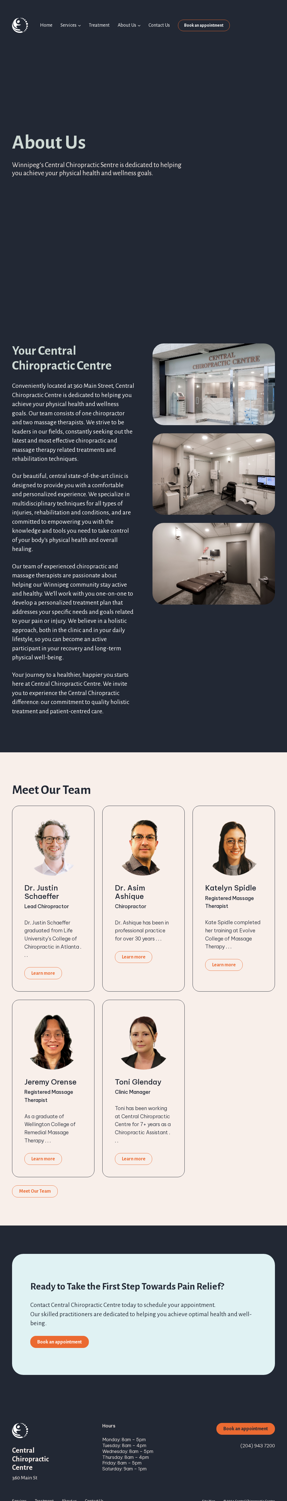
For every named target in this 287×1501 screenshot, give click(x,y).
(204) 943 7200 (257, 1445)
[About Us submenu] (139, 25)
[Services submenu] (79, 25)
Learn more (43, 973)
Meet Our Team (35, 1191)
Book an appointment (203, 25)
